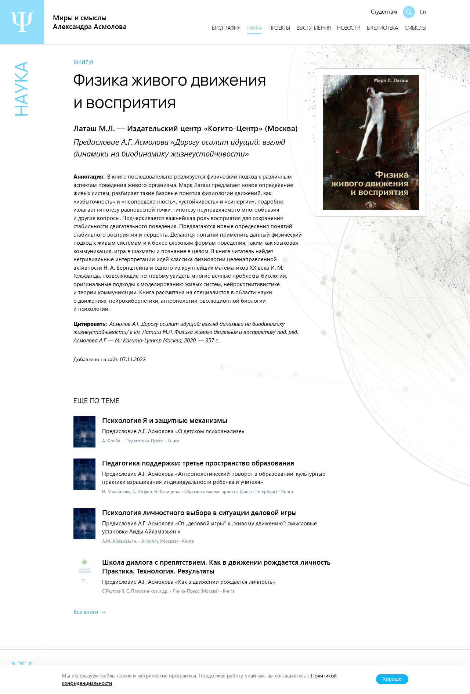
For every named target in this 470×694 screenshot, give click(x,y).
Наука (254, 27)
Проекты (279, 27)
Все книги (85, 611)
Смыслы (415, 27)
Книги (83, 62)
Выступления (314, 27)
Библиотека (382, 27)
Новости (348, 27)
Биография (226, 27)
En (423, 11)
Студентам (384, 11)
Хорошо (392, 679)
